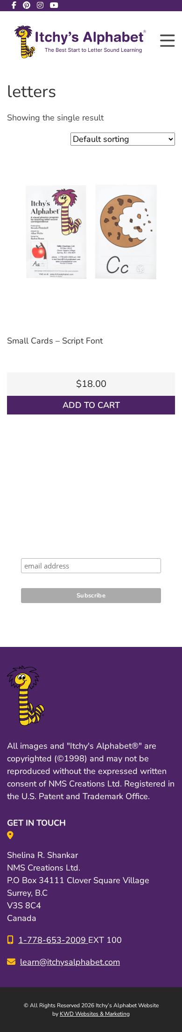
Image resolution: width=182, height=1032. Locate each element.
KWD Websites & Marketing (95, 1014)
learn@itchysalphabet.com (70, 962)
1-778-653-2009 (53, 940)
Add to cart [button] (91, 405)
